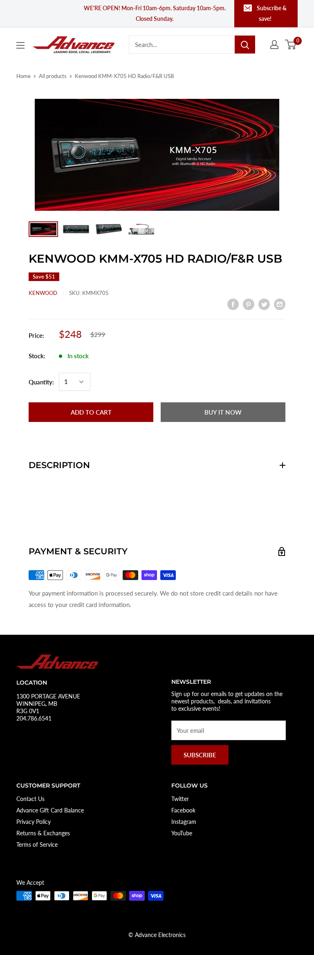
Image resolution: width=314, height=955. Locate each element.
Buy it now (223, 412)
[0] (291, 44)
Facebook (183, 810)
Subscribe (200, 755)
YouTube (181, 833)
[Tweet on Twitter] (264, 303)
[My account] (274, 44)
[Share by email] (279, 303)
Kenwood (43, 293)
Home (23, 76)
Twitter (180, 798)
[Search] (245, 45)
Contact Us (30, 798)
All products (53, 76)
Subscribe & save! (272, 13)
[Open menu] (20, 45)
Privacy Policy (33, 821)
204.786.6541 (34, 718)
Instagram (183, 821)
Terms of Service (37, 844)
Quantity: (41, 382)
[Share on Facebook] (233, 303)
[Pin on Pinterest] (248, 303)
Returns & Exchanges (43, 833)
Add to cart (91, 412)
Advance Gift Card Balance (50, 810)
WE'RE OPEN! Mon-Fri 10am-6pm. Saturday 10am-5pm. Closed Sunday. (155, 13)
